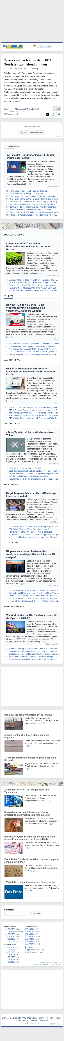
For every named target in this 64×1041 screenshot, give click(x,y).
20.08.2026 (10, 934)
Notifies (59, 964)
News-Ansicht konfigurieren (51, 962)
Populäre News (32, 949)
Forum (59, 1017)
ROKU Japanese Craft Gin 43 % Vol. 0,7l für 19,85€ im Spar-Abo (36, 351)
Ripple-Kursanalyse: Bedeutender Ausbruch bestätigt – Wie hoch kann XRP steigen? (30, 554)
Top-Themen (11, 146)
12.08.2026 (10, 957)
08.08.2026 (31, 931)
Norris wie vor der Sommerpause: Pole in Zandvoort (30, 531)
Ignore (52, 964)
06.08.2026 (31, 936)
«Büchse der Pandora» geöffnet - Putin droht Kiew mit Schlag (35, 196)
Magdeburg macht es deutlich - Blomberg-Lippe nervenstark (31, 494)
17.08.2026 (10, 941)
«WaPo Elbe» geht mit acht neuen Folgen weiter (29, 882)
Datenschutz (15, 1017)
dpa (37, 68)
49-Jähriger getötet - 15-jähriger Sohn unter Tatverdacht (27, 791)
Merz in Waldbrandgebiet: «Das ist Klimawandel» (30, 190)
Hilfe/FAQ (34, 1020)
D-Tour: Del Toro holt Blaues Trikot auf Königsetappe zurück (34, 526)
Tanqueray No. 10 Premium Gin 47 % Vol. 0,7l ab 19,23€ (32, 287)
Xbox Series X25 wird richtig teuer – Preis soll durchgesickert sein (36, 412)
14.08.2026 (10, 952)
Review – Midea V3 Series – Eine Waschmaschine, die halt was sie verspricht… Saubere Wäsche (25, 307)
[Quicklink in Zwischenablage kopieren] (55, 109)
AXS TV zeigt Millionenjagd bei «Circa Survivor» (29, 476)
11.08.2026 (10, 959)
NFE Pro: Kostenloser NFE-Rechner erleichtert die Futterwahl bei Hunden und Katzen (30, 371)
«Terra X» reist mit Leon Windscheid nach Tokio (30, 433)
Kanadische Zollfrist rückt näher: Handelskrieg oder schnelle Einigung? (31, 860)
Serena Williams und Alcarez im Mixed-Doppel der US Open (34, 534)
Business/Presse (14, 606)
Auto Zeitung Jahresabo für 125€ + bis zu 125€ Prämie (32, 349)
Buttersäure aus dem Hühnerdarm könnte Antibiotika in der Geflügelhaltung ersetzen (27, 813)
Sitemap (5, 1017)
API (41, 1020)
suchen (37, 913)
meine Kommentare (41, 964)
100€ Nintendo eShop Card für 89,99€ (25, 468)
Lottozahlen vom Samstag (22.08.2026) (26, 193)
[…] (26, 184)
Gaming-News (12, 359)
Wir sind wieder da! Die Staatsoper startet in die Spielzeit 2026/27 (31, 616)
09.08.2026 (31, 929)
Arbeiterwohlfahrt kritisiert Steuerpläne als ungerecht (26, 736)
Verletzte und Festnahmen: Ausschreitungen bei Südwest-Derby (36, 537)
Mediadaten (32, 1017)
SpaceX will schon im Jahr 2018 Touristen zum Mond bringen (27, 62)
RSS (46, 1020)
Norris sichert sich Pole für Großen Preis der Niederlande (33, 206)
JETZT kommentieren (33, 132)
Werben (25, 1020)
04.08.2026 (31, 941)
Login (41, 46)
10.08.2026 (10, 961)
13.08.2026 (10, 954)
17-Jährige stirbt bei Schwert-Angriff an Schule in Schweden (30, 759)
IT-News (8, 296)
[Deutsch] (35, 46)
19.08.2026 (10, 936)
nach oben (54, 1023)
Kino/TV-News (12, 423)
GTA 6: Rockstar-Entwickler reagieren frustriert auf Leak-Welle (34, 410)
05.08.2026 (31, 938)
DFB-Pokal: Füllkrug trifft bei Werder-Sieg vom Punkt (31, 529)
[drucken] (58, 109)
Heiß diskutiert (32, 952)
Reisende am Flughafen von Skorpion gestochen (30, 209)
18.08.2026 (10, 938)
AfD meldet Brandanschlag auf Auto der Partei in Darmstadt (30, 156)
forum (59, 136)
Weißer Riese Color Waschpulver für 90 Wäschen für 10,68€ (34, 343)
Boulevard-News (14, 234)
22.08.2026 (10, 929)
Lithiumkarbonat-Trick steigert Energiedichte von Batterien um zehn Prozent (28, 246)
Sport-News (11, 484)
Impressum (43, 1017)
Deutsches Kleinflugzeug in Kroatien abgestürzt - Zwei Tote (34, 204)
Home (52, 1017)
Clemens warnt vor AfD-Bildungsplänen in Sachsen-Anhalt (34, 212)
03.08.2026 (31, 943)
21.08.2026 (10, 931)
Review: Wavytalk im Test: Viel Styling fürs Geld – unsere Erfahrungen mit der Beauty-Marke (30, 838)
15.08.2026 (10, 949)
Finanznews (11, 542)
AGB (24, 1017)
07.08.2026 (31, 934)
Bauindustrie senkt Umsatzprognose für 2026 (28, 714)
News (18, 1020)
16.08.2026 (10, 947)
